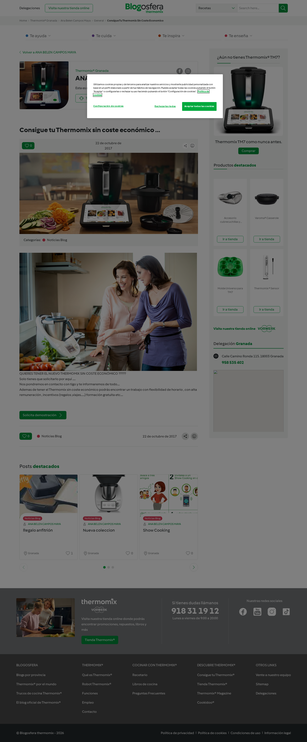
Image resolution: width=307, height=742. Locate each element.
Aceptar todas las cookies (199, 106)
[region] (155, 96)
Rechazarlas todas (165, 106)
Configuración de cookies (108, 106)
